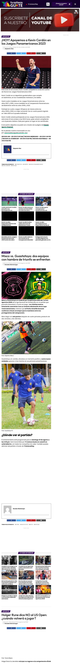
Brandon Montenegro (11, 264)
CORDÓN (25, 164)
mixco (31, 524)
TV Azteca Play (33, 4)
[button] (48, 4)
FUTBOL (17, 524)
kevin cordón (6, 165)
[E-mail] (5, 157)
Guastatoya (24, 524)
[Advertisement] (26, 181)
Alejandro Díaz (9, 48)
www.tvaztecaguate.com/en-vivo (15, 133)
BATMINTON (18, 164)
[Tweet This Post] (21, 53)
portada (14, 165)
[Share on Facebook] (11, 53)
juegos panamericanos (36, 164)
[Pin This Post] (31, 53)
